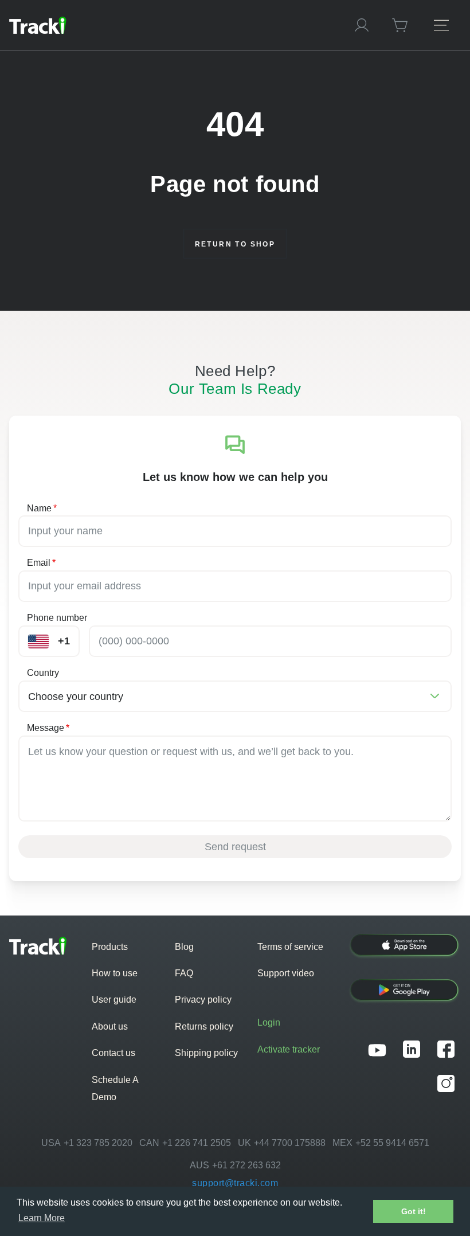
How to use (115, 973)
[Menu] (441, 25)
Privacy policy (203, 999)
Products (110, 947)
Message (48, 728)
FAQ (184, 973)
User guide (114, 999)
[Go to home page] (171, 25)
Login (268, 1022)
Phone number (57, 618)
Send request (235, 846)
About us (110, 1026)
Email (41, 563)
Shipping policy (206, 1053)
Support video (285, 973)
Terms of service (290, 947)
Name (42, 508)
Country (43, 673)
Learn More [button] (41, 1218)
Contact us (113, 1053)
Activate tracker (288, 1049)
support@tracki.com (235, 1183)
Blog (184, 947)
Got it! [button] (413, 1211)
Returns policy (204, 1026)
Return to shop (235, 244)
